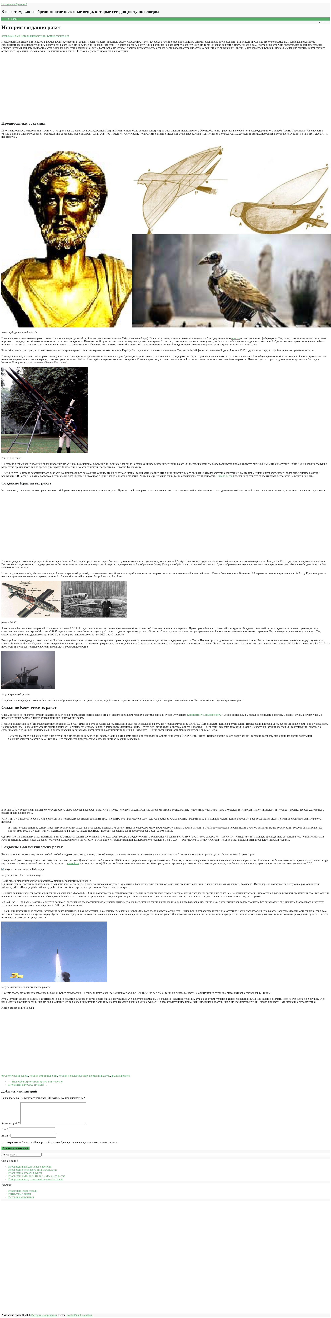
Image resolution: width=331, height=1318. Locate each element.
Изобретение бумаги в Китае (25, 1172)
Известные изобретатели (22, 1190)
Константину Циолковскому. (204, 714)
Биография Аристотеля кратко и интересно (35, 1081)
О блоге (13, 18)
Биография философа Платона (27, 1084)
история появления (69, 1075)
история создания (91, 1075)
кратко (106, 1075)
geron (4, 35)
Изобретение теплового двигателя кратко (32, 1169)
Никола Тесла (224, 475)
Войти (326, 22)
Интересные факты (19, 1193)
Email (5, 1135)
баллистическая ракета (14, 1075)
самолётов (73, 863)
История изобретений (14, 4)
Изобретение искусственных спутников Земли (35, 1179)
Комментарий (10, 1123)
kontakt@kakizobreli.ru (80, 1315)
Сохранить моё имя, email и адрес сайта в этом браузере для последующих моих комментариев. (62, 1142)
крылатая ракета (120, 1075)
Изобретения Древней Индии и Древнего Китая (36, 1175)
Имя (4, 1129)
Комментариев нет (58, 35)
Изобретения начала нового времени (30, 1166)
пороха (235, 338)
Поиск (5, 1154)
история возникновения (43, 1075)
